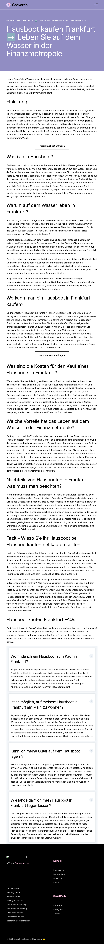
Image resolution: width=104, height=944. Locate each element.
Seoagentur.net (22, 863)
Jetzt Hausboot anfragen (52, 146)
